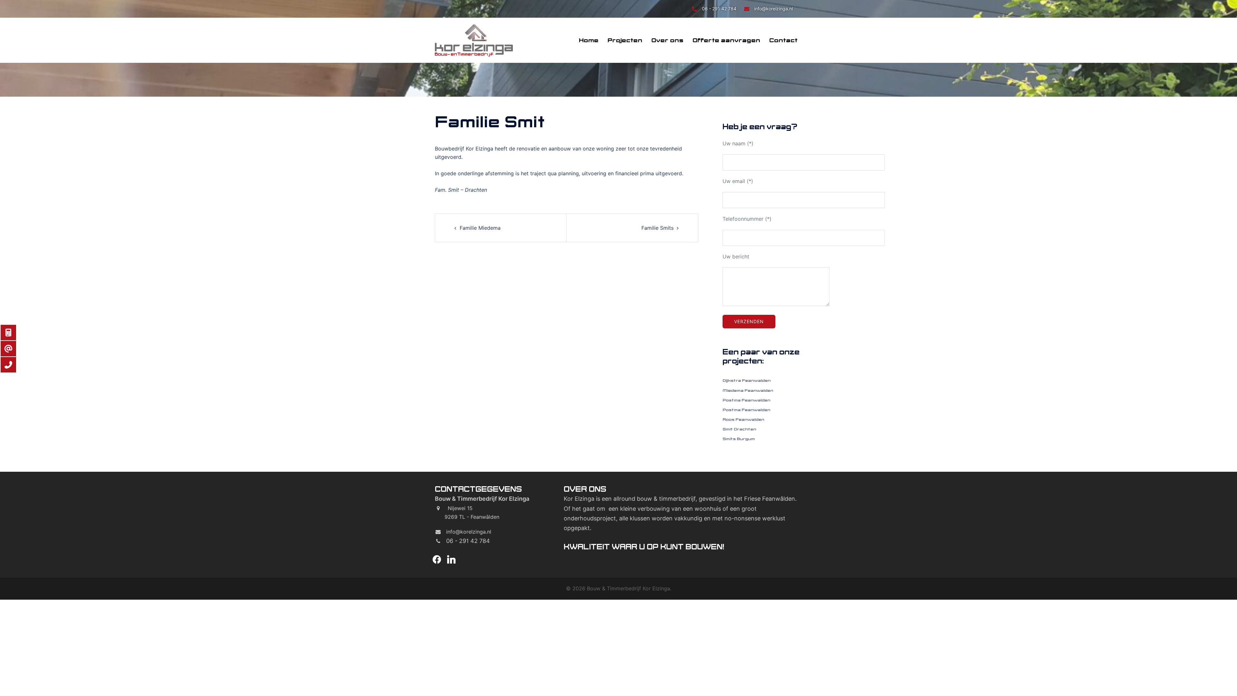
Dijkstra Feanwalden (747, 380)
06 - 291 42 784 (720, 8)
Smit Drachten (739, 429)
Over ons (667, 40)
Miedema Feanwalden (748, 390)
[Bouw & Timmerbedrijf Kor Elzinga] (474, 39)
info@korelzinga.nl (773, 8)
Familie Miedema (480, 228)
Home (589, 40)
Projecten (625, 40)
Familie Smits (657, 228)
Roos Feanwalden (743, 419)
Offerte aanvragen (726, 40)
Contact (783, 40)
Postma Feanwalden (746, 400)
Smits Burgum (739, 438)
